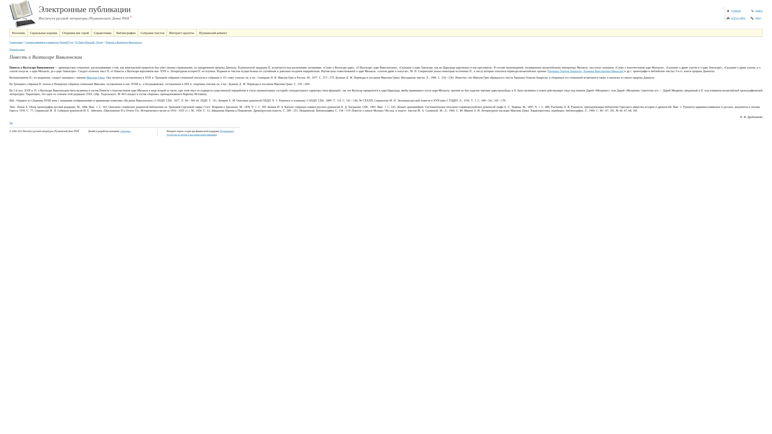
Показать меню (17, 49)
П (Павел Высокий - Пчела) (89, 42)
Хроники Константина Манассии (603, 71)
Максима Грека (95, 77)
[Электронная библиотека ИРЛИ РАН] (24, 14)
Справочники (16, 42)
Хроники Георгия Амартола (565, 71)
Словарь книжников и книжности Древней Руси (49, 42)
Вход (758, 18)
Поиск (759, 10)
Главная (736, 10)
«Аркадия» (125, 131)
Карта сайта (738, 18)
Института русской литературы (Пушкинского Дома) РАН (84, 18)
